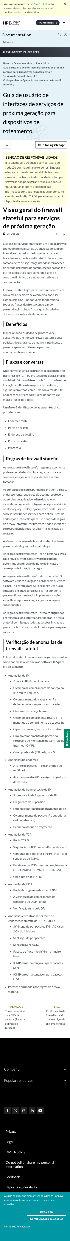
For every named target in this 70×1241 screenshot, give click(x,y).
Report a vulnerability (21, 1187)
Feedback (13, 1177)
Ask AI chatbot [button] (42, 3)
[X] (15, 1111)
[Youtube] (40, 1111)
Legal (9, 1142)
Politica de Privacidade (17, 1226)
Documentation (16, 34)
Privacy (11, 1132)
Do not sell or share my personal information (30, 1165)
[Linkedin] (32, 1111)
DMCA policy (15, 1152)
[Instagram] (24, 1111)
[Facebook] (7, 1111)
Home (7, 63)
